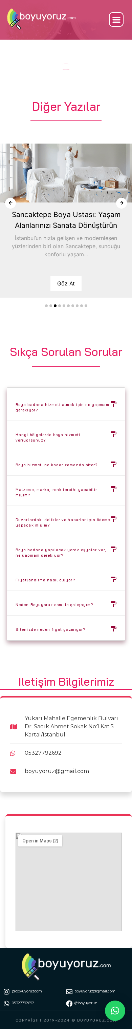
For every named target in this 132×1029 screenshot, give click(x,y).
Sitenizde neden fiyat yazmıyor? (50, 629)
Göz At (66, 283)
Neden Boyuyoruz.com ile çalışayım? (54, 604)
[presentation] (10, 203)
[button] (116, 19)
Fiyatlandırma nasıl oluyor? (45, 580)
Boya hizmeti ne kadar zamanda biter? (57, 465)
